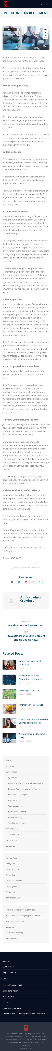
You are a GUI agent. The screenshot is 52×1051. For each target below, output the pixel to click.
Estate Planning (15, 817)
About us (6, 961)
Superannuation (15, 806)
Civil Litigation (11, 886)
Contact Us (10, 846)
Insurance (12, 800)
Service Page (11, 858)
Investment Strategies (18, 794)
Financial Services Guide (13, 985)
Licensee (6, 1002)
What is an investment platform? (30, 663)
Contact (6, 978)
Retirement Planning (17, 811)
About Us (10, 766)
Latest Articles (12, 840)
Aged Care (12, 777)
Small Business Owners (18, 823)
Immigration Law (13, 897)
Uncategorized (10, 29)
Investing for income (29, 690)
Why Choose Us (12, 828)
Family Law (10, 863)
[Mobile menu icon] (47, 4)
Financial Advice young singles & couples (25, 783)
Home (8, 760)
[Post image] (9, 665)
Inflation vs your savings (31, 704)
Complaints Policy (10, 990)
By (18, 567)
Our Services (11, 771)
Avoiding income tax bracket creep (33, 735)
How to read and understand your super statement (33, 721)
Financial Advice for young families (22, 789)
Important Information (12, 1008)
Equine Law (11, 892)
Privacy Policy (8, 996)
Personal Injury (12, 869)
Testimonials (13, 834)
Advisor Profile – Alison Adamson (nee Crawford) (24, 1013)
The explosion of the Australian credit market (31, 677)
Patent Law (11, 875)
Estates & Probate (14, 880)
